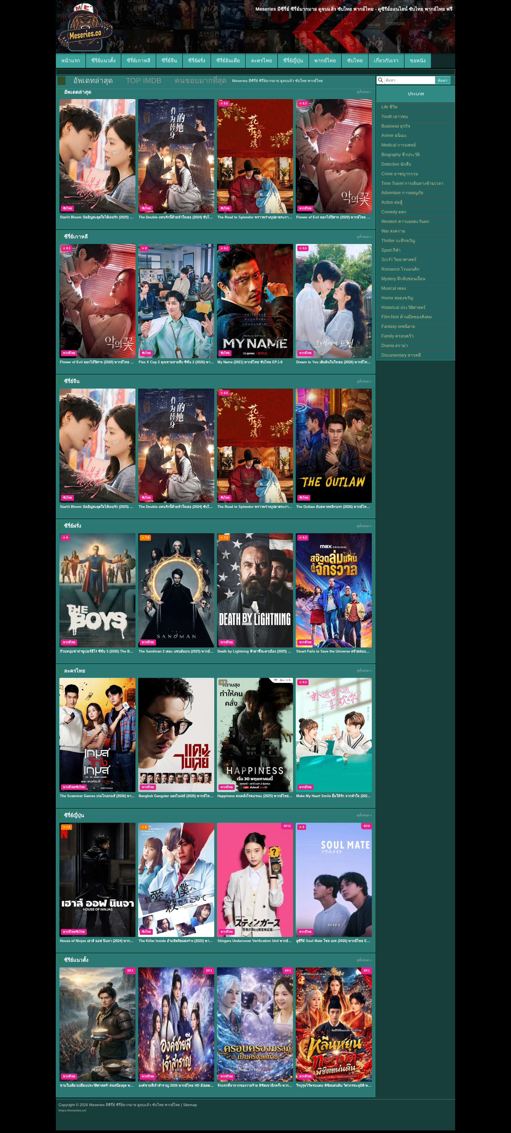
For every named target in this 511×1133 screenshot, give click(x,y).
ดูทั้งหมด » (364, 92)
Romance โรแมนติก (400, 269)
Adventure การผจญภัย (402, 192)
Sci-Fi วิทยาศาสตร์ (399, 259)
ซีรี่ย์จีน (169, 60)
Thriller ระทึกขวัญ (398, 240)
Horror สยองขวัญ (397, 298)
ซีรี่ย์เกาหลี (138, 60)
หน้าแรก (70, 60)
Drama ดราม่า (394, 345)
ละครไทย (261, 60)
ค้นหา (442, 80)
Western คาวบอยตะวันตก (405, 221)
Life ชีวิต (389, 107)
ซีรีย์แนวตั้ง (103, 60)
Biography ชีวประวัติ (400, 154)
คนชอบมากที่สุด (201, 80)
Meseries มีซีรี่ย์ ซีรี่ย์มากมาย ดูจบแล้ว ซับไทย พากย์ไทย (134, 1105)
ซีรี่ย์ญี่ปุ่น (293, 60)
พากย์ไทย (325, 60)
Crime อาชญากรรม (399, 174)
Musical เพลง (393, 288)
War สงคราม (393, 231)
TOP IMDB (144, 80)
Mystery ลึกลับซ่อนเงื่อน (403, 278)
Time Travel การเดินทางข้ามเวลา (412, 183)
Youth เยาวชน (394, 116)
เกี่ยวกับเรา (386, 60)
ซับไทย (355, 60)
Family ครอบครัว (397, 336)
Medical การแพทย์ (398, 145)
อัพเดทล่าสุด (93, 80)
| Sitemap (189, 1105)
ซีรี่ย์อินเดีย (228, 60)
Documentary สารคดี (401, 355)
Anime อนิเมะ (394, 135)
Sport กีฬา (391, 250)
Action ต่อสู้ (391, 202)
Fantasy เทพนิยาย (398, 326)
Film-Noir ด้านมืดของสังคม (406, 317)
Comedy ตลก (393, 212)
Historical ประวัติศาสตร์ (403, 307)
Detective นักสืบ (396, 164)
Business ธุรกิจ (395, 126)
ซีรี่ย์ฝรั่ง (196, 60)
